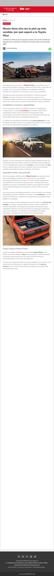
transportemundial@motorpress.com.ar (27, 565)
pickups (5, 20)
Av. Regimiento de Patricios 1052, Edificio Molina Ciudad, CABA (26, 563)
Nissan (26, 85)
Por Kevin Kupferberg (11, 48)
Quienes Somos (12, 567)
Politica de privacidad (39, 567)
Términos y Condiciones (25, 567)
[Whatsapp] (49, 49)
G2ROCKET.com (30, 574)
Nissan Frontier (6, 23)
